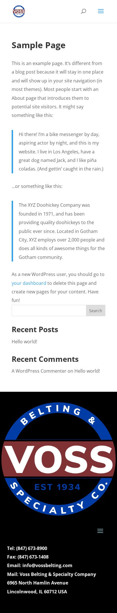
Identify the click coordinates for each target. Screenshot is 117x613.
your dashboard (29, 283)
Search (95, 310)
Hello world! (24, 341)
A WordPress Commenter (39, 371)
